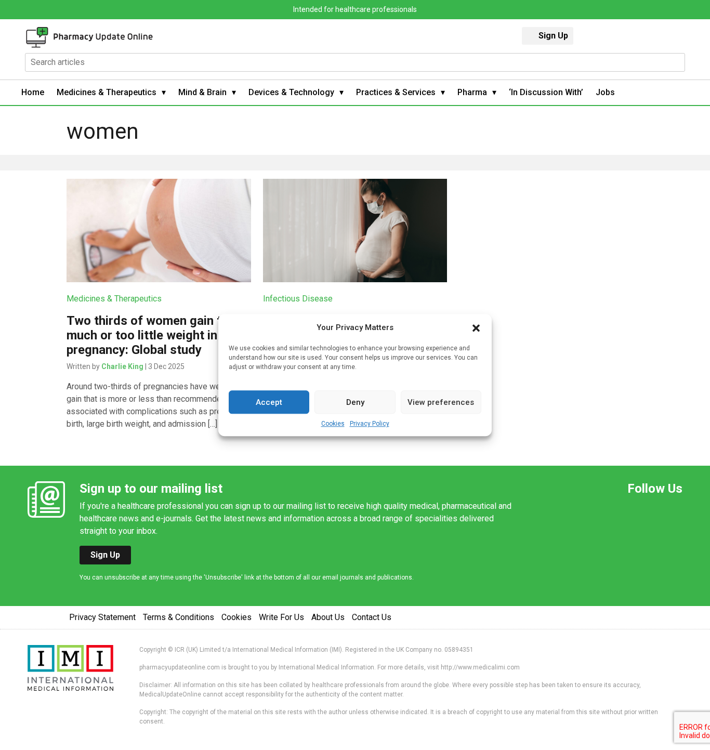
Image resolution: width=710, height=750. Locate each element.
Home (32, 92)
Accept (269, 402)
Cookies (333, 423)
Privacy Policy (369, 423)
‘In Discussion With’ (546, 92)
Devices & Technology (291, 92)
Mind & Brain (202, 92)
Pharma (472, 92)
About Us (328, 617)
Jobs (605, 92)
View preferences (440, 402)
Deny (355, 402)
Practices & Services (396, 92)
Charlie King (122, 366)
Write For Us (281, 617)
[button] (476, 327)
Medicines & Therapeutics (106, 92)
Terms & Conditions (178, 617)
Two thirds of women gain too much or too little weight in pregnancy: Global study (151, 335)
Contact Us (371, 617)
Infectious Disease (298, 299)
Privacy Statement (102, 617)
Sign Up (553, 36)
